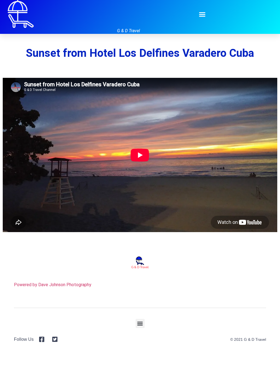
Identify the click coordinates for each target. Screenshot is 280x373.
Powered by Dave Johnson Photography (52, 284)
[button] (202, 14)
